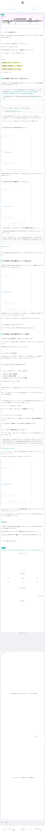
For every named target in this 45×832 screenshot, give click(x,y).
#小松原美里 (11, 93)
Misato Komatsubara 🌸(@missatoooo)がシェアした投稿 (16, 169)
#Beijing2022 (5, 93)
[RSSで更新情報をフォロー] (33, 592)
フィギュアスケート (5, 550)
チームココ (29, 550)
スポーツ (3, 547)
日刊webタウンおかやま (9, 448)
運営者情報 (37, 828)
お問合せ (22, 828)
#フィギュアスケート (26, 91)
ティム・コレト (40, 550)
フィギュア (11, 550)
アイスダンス (24, 550)
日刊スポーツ (7, 246)
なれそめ (19, 550)
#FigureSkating (34, 91)
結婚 (15, 550)
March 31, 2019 (17, 111)
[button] (42, 374)
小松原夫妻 (34, 550)
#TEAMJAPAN (18, 91)
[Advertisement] (22, 562)
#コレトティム (17, 93)
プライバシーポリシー (8, 828)
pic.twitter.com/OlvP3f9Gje (27, 93)
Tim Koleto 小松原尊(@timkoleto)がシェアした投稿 (16, 223)
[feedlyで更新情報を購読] (11, 592)
